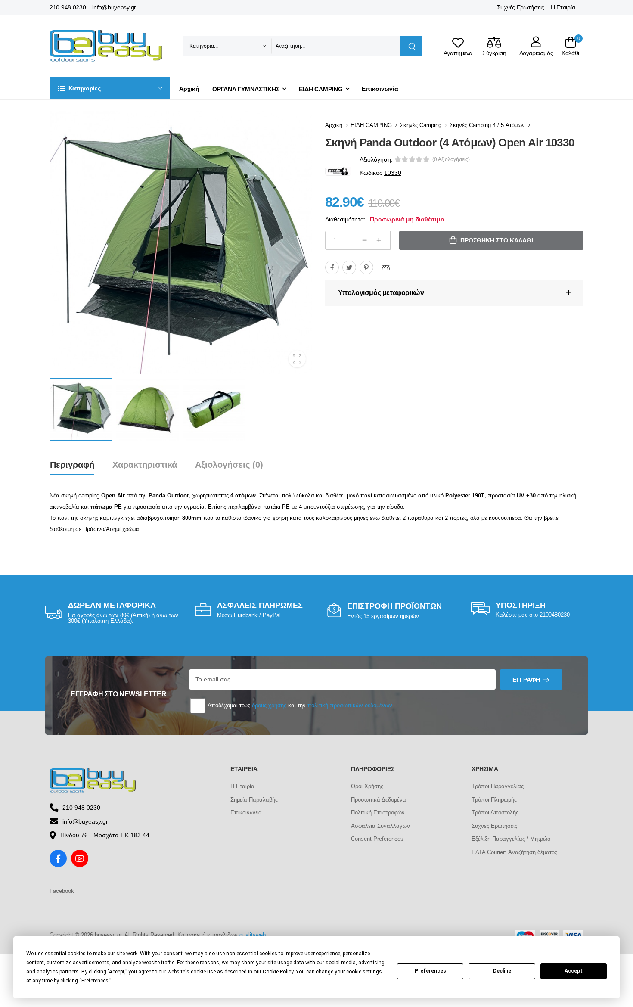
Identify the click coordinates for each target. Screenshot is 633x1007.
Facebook (62, 891)
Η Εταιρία (563, 7)
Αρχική (189, 88)
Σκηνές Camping (420, 125)
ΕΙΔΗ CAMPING (321, 89)
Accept (574, 971)
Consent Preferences (377, 839)
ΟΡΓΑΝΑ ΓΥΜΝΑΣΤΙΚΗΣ (245, 89)
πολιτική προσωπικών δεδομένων (349, 705)
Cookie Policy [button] (278, 972)
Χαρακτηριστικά (144, 464)
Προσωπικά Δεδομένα (378, 799)
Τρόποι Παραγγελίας (498, 786)
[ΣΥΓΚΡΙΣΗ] (386, 267)
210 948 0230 (68, 7)
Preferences (430, 971)
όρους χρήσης (269, 705)
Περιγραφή (72, 464)
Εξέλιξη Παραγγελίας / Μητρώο (511, 839)
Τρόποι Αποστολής (495, 812)
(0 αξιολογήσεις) (451, 159)
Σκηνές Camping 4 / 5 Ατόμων (487, 125)
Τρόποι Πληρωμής (494, 799)
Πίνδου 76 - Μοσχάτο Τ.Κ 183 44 (104, 835)
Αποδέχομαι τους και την (299, 705)
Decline (502, 971)
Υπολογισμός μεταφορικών (381, 292)
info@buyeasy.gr (114, 7)
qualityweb (252, 935)
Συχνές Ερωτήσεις (520, 7)
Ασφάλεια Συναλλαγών (380, 826)
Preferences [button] (95, 981)
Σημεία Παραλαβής (254, 799)
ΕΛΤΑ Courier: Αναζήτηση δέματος (514, 852)
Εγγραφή (526, 679)
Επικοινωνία (380, 88)
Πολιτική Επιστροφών (378, 812)
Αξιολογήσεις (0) (229, 464)
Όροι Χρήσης (367, 786)
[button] (110, 88)
